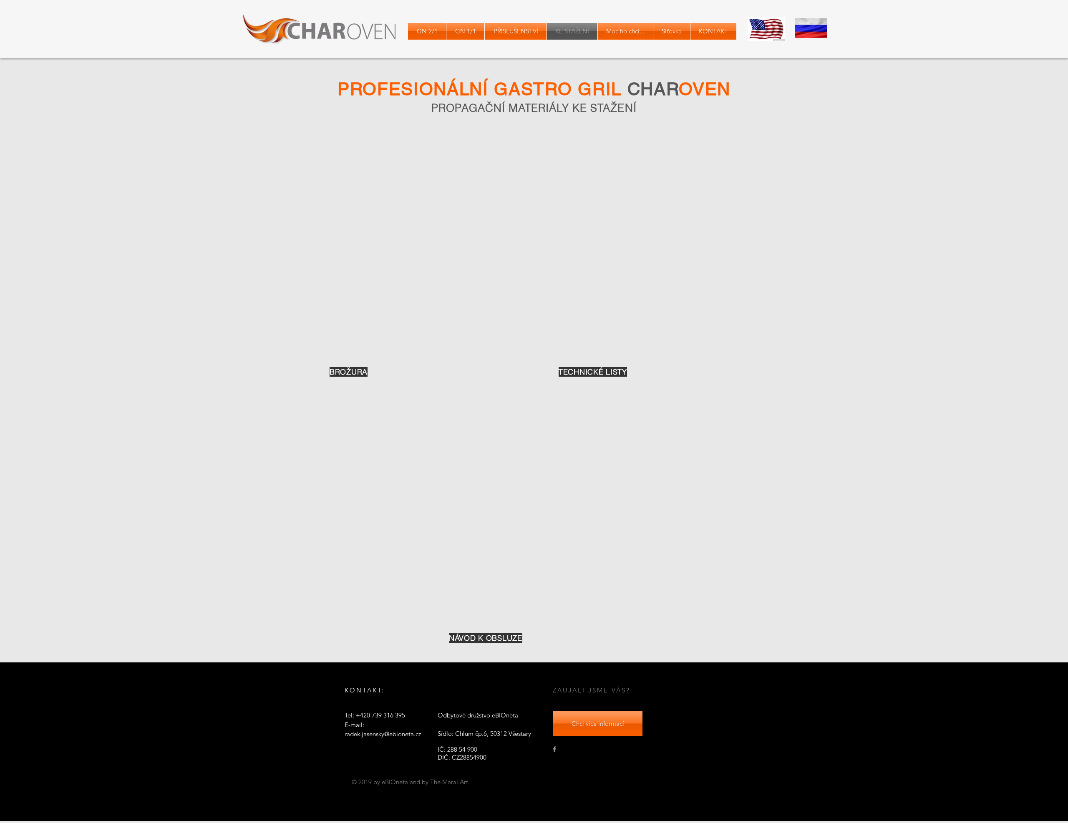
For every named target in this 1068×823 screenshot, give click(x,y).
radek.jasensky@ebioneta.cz (383, 734)
